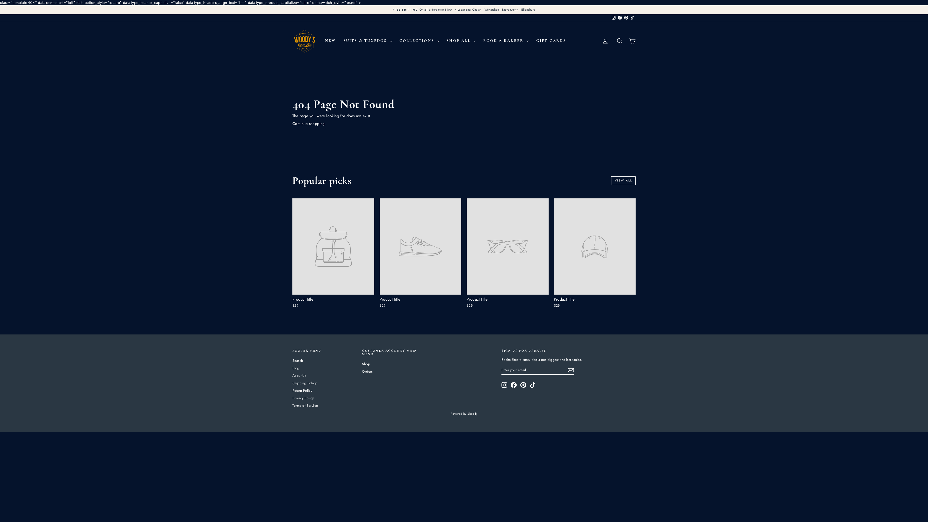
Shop (366, 364)
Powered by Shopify (464, 414)
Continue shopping (308, 123)
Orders (367, 371)
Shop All (459, 40)
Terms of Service (305, 405)
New (330, 40)
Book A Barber (504, 40)
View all (623, 180)
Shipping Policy (304, 383)
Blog (295, 368)
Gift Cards (551, 40)
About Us (299, 375)
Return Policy (302, 390)
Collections (417, 40)
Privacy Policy (303, 398)
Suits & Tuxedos (366, 40)
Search (297, 360)
